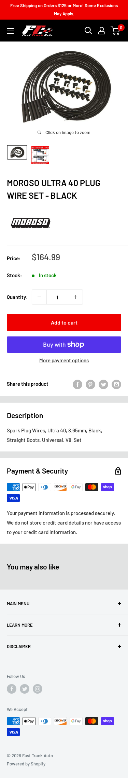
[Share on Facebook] (77, 384)
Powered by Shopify (26, 763)
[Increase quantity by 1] (75, 297)
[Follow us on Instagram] (37, 689)
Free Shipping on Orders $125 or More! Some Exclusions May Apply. (64, 9)
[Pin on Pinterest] (90, 384)
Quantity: (17, 297)
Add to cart (64, 322)
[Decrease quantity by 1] (39, 297)
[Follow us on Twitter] (24, 689)
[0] (115, 31)
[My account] (101, 30)
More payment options (64, 360)
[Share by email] (116, 384)
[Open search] (88, 30)
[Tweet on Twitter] (103, 384)
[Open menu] (10, 31)
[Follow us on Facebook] (11, 689)
